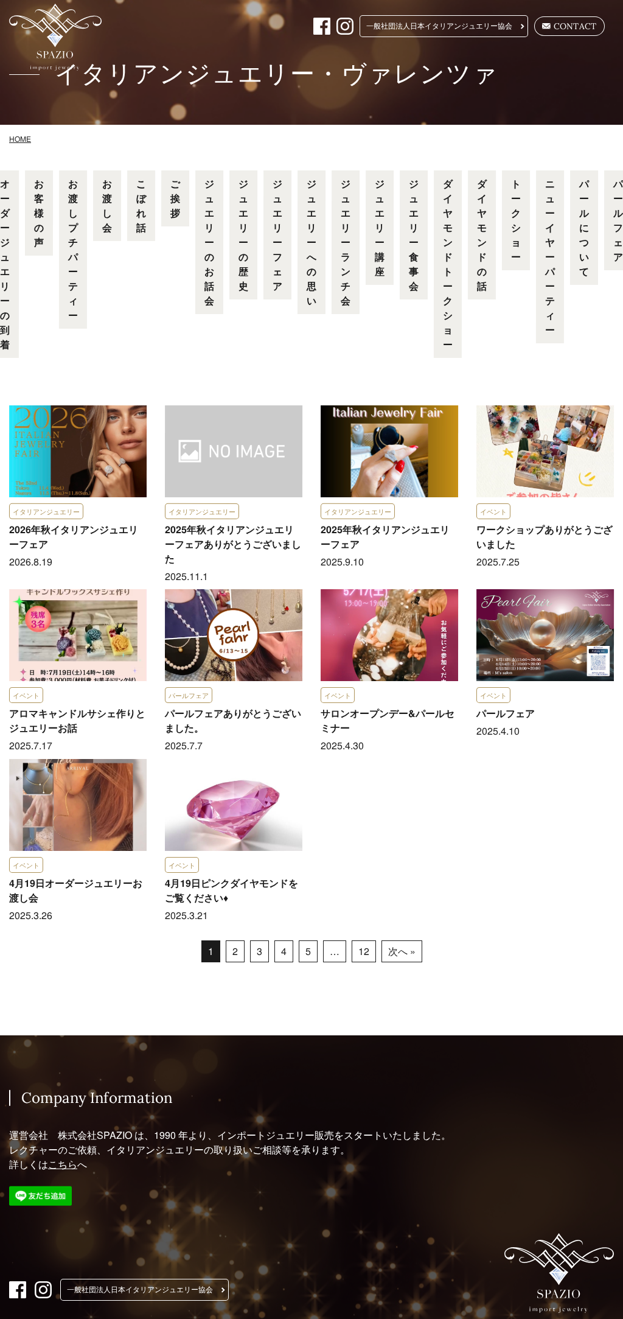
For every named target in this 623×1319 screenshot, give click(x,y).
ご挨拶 (175, 198)
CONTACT (575, 26)
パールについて (584, 227)
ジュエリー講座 (380, 227)
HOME (112, 141)
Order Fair (310, 141)
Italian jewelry (179, 141)
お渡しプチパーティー (73, 249)
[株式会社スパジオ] (63, 37)
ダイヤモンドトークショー (448, 264)
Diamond (472, 141)
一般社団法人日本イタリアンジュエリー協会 (439, 26)
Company (534, 141)
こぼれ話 (141, 205)
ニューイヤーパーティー (550, 257)
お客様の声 (39, 213)
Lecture (372, 141)
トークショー (516, 220)
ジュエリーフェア (277, 235)
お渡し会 (107, 205)
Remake (249, 141)
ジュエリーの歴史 (243, 235)
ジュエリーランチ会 (345, 242)
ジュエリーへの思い (311, 242)
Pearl (421, 141)
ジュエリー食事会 (414, 235)
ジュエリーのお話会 (209, 242)
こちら (62, 1164)
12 (363, 951)
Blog (585, 141)
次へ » (401, 951)
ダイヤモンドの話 (482, 235)
